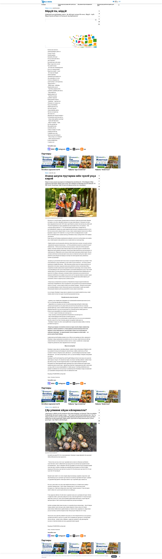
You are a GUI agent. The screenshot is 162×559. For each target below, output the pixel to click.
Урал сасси (46, 1)
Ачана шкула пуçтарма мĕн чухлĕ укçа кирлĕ (67, 5)
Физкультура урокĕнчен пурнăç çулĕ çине (105, 5)
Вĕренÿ (46, 172)
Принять (114, 556)
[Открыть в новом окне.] (51, 149)
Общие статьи (48, 8)
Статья (43, 4)
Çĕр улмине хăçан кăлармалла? (85, 4)
